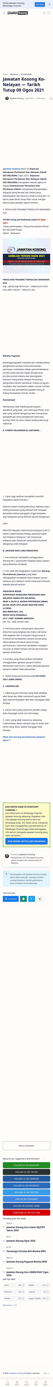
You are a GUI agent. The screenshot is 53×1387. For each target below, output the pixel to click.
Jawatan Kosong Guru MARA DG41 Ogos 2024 (27, 1274)
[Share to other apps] (39, 899)
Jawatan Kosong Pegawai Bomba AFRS (26, 1261)
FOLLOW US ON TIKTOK (26, 1172)
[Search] (49, 13)
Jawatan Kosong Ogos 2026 (20, 1240)
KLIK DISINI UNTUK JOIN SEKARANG (26, 841)
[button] (44, 13)
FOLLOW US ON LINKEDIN (26, 1178)
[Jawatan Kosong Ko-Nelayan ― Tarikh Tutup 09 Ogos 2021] (26, 256)
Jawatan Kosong (16, 1373)
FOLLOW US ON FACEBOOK (26, 1185)
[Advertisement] (26, 45)
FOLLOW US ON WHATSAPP (26, 1165)
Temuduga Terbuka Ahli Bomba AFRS (26, 1251)
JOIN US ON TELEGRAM (26, 1199)
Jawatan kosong (11, 168)
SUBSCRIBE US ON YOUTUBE (26, 1212)
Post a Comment (26, 1145)
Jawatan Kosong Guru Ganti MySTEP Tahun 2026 (25, 1229)
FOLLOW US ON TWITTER (26, 1192)
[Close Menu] (49, 4)
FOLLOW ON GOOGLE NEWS (26, 1205)
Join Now (39, 4)
